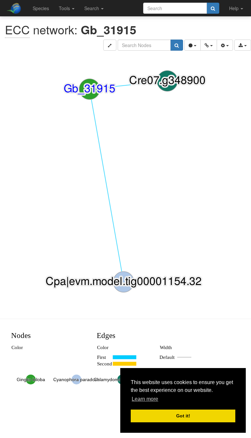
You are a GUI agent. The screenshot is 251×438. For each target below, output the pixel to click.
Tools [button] (65, 8)
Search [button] (92, 8)
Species (41, 8)
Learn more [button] (145, 399)
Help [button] (234, 8)
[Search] (213, 8)
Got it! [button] (183, 415)
